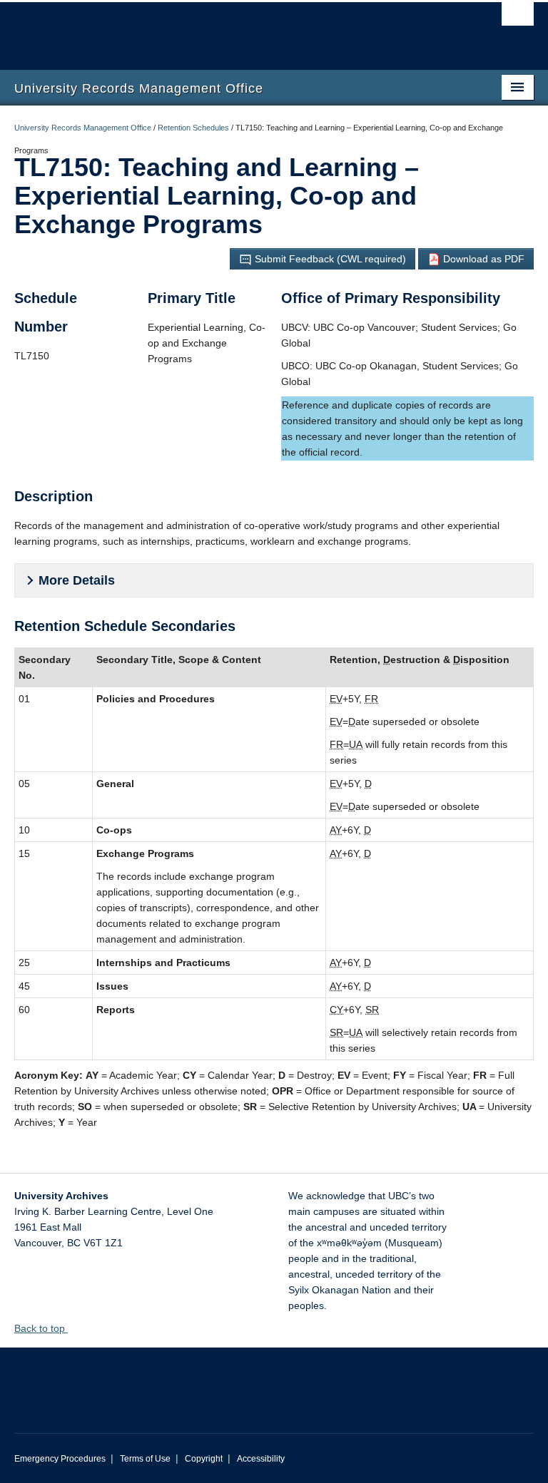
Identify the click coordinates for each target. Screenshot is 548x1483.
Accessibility (261, 1459)
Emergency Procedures (60, 1459)
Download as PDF (482, 259)
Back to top (41, 1328)
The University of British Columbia (235, 29)
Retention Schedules (193, 127)
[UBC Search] (518, 18)
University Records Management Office (82, 127)
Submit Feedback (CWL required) (329, 259)
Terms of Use (145, 1459)
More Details (77, 580)
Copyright (204, 1459)
